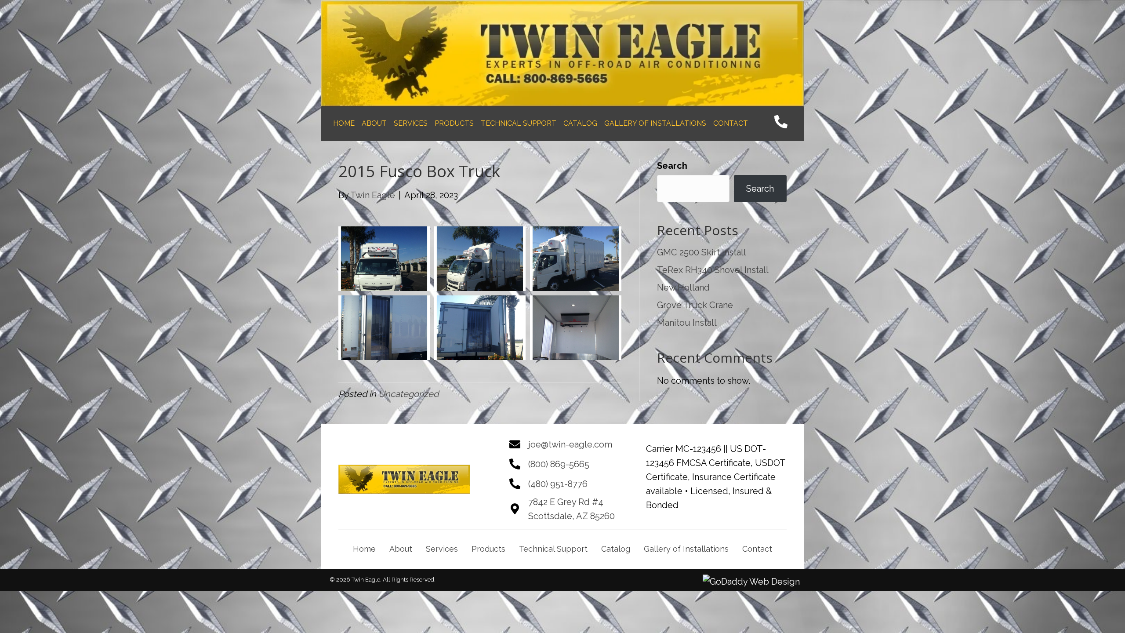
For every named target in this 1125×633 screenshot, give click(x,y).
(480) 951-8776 (558, 484)
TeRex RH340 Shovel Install (713, 270)
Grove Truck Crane (695, 305)
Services (442, 548)
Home (364, 548)
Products (488, 548)
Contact (757, 548)
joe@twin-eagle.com (570, 444)
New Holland (683, 287)
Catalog (615, 548)
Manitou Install (687, 322)
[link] (344, 123)
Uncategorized (408, 394)
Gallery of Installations (686, 548)
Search (672, 165)
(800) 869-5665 (558, 464)
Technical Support (553, 548)
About (400, 548)
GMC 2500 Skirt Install (701, 252)
